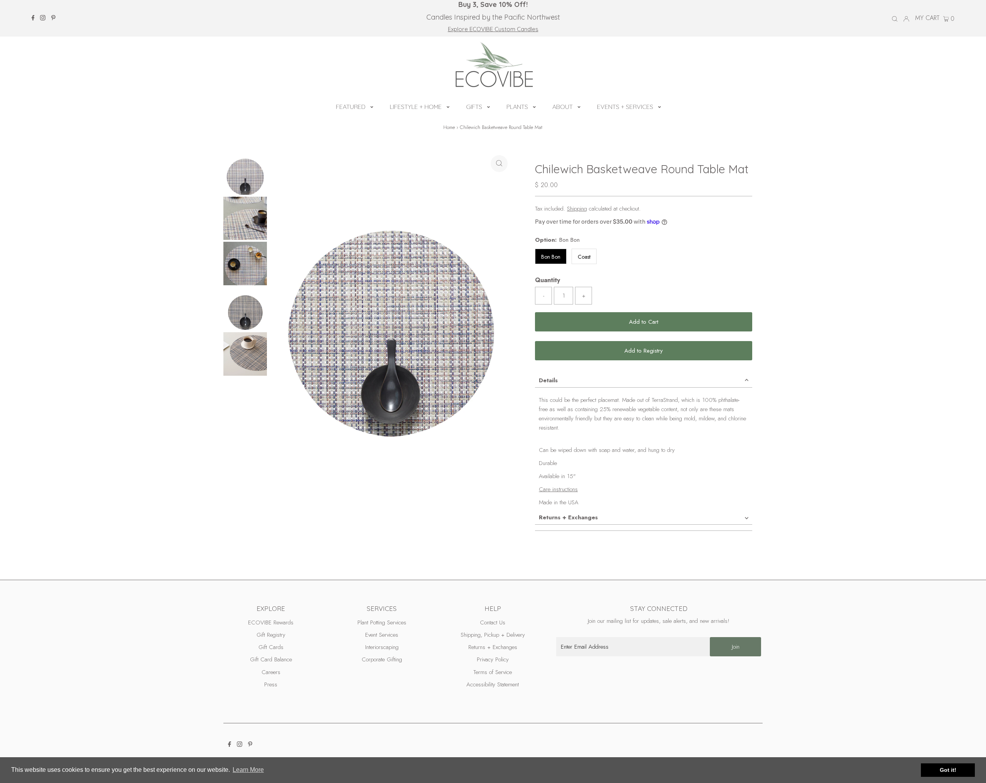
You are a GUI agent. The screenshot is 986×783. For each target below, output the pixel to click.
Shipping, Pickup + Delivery (493, 635)
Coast (584, 257)
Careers (271, 672)
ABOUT (562, 106)
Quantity (547, 280)
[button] (371, 105)
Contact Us (492, 622)
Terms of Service (492, 672)
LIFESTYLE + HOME (416, 106)
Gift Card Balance (271, 659)
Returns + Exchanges (568, 517)
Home (449, 127)
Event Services (381, 635)
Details (548, 380)
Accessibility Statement (492, 684)
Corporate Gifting (382, 659)
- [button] (543, 295)
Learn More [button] (248, 769)
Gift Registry (271, 635)
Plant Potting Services (381, 622)
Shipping (577, 208)
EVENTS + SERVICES (625, 106)
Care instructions (558, 489)
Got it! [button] (948, 770)
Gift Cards (270, 647)
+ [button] (583, 295)
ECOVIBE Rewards (270, 622)
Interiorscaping (382, 647)
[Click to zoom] (499, 163)
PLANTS (517, 106)
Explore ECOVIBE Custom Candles (493, 29)
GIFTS (474, 106)
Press (270, 684)
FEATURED (351, 106)
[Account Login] (906, 18)
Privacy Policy (493, 659)
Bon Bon (550, 257)
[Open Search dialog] (895, 18)
